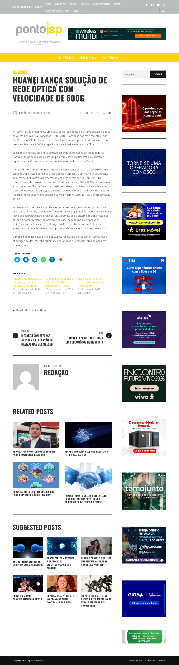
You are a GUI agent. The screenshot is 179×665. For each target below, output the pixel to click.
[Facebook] (146, 4)
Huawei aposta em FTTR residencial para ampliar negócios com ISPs (92, 282)
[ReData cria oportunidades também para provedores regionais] (30, 434)
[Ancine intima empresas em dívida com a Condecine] (22, 547)
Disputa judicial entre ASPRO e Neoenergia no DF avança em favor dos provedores (96, 600)
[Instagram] (152, 4)
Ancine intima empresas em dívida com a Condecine (28, 563)
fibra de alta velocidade (28, 310)
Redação (22, 112)
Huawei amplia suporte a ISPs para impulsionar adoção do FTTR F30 (59, 282)
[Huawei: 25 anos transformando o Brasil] (22, 583)
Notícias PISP (19, 72)
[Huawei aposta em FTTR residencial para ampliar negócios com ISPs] (30, 475)
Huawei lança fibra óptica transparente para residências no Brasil (27, 282)
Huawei (44, 310)
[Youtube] (163, 4)
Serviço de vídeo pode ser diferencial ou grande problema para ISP (96, 561)
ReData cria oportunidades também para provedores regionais (34, 453)
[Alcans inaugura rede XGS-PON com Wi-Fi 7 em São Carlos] (82, 434)
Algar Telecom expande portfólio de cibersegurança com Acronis (60, 563)
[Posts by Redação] (15, 113)
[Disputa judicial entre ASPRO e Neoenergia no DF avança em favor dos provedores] (90, 583)
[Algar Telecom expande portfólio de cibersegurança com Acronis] (56, 546)
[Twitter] (158, 4)
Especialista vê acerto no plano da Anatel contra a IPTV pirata (60, 599)
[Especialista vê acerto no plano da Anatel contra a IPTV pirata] (56, 583)
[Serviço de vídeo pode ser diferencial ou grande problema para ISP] (90, 546)
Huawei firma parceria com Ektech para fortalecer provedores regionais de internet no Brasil (85, 499)
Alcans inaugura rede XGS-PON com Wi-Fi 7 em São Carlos (87, 453)
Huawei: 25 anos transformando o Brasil (27, 597)
